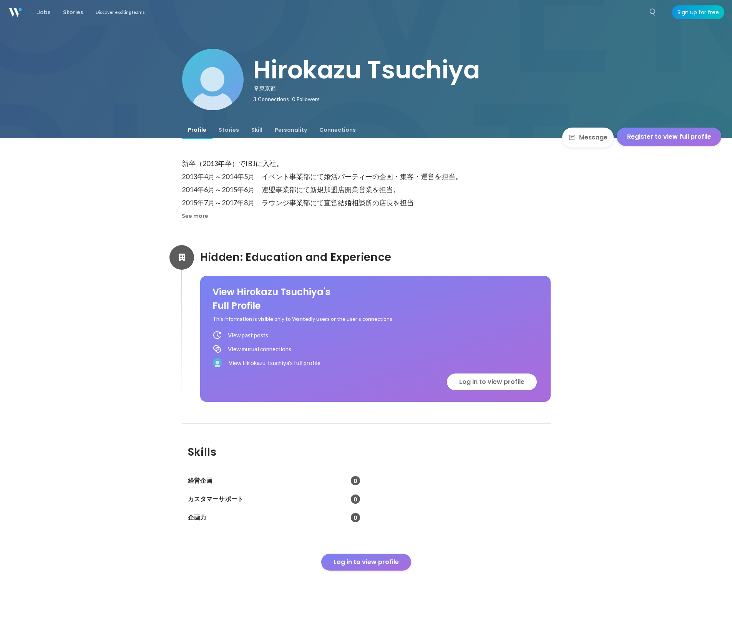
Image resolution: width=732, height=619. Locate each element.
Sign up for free (698, 12)
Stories (229, 130)
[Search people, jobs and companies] (653, 12)
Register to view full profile (669, 136)
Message (593, 137)
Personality (291, 130)
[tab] (197, 130)
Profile (197, 130)
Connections (337, 130)
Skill (256, 130)
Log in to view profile (492, 381)
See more (195, 216)
